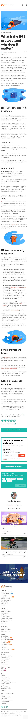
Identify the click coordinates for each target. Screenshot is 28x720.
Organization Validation (7, 655)
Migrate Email (4, 621)
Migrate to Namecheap (6, 618)
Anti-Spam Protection (7, 649)
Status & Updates (5, 701)
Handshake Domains (7, 597)
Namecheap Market (6, 600)
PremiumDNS (4, 603)
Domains (3, 675)
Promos (3, 695)
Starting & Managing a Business (8, 682)
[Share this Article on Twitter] (5, 420)
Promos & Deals (5, 677)
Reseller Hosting (5, 613)
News (2, 685)
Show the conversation (15, 430)
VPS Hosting (4, 615)
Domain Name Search (6, 592)
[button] (22, 4)
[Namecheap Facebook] (2, 707)
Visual (3, 670)
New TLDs (3, 595)
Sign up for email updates (7, 693)
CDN (2, 646)
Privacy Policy (15, 715)
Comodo (3, 654)
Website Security (6, 637)
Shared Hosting (5, 610)
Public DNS (4, 647)
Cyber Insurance (6, 644)
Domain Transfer (7, 593)
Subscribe (22, 455)
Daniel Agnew (6, 52)
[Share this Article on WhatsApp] (14, 420)
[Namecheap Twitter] (4, 707)
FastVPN (5, 642)
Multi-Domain (4, 664)
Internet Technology (6, 32)
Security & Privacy (5, 687)
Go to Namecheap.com (7, 700)
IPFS (2, 201)
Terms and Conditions (6, 715)
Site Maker (3, 623)
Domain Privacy (5, 636)
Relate (3, 669)
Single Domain (4, 660)
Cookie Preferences (5, 716)
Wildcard (3, 662)
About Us (3, 703)
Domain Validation (5, 657)
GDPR (5, 459)
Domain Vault (5, 641)
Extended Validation (6, 659)
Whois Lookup (4, 601)
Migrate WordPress (5, 631)
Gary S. (3, 531)
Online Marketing (5, 680)
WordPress (3, 690)
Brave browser (6, 357)
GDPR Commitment (6, 696)
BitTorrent (14, 224)
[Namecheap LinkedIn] (7, 707)
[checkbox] (3, 450)
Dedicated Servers (5, 616)
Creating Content (5, 678)
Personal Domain (5, 598)
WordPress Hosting (6, 611)
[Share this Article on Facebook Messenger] (11, 420)
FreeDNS (3, 605)
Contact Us (4, 698)
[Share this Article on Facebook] (2, 420)
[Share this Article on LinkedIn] (8, 420)
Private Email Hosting (6, 619)
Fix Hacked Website (7, 639)
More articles (9, 505)
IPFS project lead (15, 310)
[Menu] (26, 5)
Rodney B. (4, 554)
